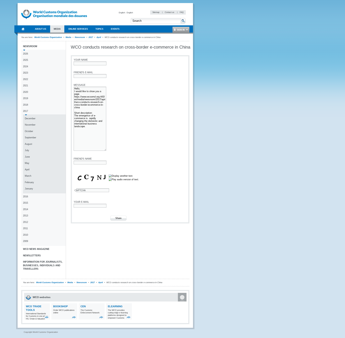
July (27, 150)
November (30, 124)
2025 (25, 60)
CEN (83, 306)
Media (68, 37)
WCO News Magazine (36, 249)
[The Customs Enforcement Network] (101, 317)
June (27, 156)
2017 (91, 37)
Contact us (170, 12)
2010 (25, 234)
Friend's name (83, 158)
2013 (25, 215)
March (28, 175)
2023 (25, 72)
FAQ (182, 12)
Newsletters (32, 255)
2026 (25, 53)
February (29, 182)
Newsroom (80, 37)
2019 (25, 98)
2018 (25, 104)
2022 (25, 79)
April (98, 37)
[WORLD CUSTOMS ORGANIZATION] (23, 29)
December (30, 118)
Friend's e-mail (83, 72)
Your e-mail (81, 202)
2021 (25, 85)
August (28, 144)
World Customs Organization (48, 37)
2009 (25, 241)
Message (80, 85)
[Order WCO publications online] (74, 317)
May (27, 163)
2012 (25, 222)
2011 (25, 228)
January (29, 188)
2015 (25, 202)
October (29, 131)
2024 (25, 66)
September (30, 137)
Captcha (80, 190)
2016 (25, 196)
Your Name (81, 59)
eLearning (115, 306)
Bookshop (60, 306)
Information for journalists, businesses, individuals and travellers (43, 265)
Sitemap (156, 12)
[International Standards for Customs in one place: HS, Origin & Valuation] (47, 317)
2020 (25, 92)
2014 (25, 209)
